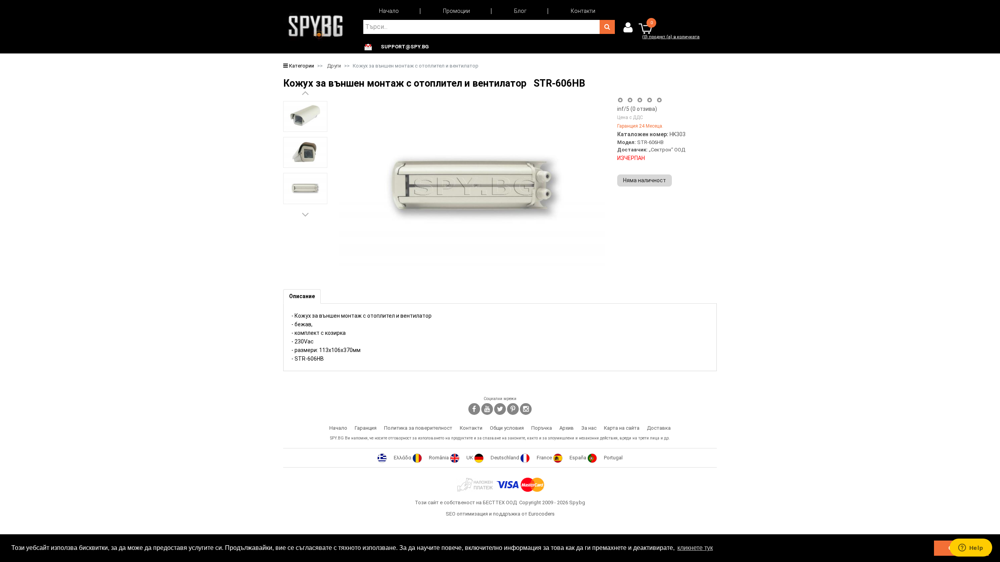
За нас (588, 428)
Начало (389, 11)
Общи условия (507, 428)
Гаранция (366, 428)
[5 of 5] (659, 100)
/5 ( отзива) (637, 109)
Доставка (659, 428)
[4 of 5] (649, 100)
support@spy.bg (405, 47)
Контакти (583, 11)
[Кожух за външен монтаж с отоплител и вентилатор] (305, 116)
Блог (520, 11)
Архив (566, 428)
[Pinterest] (513, 409)
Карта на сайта (621, 428)
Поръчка (541, 428)
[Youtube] (487, 409)
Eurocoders (542, 514)
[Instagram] (526, 409)
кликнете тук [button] (695, 547)
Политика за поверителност (418, 428)
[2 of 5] (630, 100)
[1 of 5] (620, 100)
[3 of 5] (640, 100)
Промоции (456, 11)
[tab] (302, 296)
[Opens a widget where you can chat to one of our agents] (970, 548)
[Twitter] (500, 409)
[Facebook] (474, 409)
